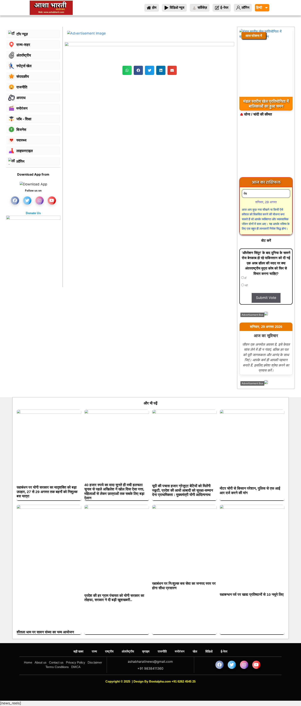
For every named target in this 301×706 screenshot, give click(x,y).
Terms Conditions (57, 667)
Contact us (56, 662)
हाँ (245, 278)
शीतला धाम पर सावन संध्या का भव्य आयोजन (45, 632)
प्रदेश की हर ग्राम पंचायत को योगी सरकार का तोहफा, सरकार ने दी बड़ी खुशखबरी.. (114, 598)
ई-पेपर (224, 651)
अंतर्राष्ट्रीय (128, 651)
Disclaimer (95, 662)
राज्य (94, 651)
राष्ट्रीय (109, 651)
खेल (195, 651)
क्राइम (145, 651)
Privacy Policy (75, 662)
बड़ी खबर (79, 651)
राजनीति (162, 651)
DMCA (75, 667)
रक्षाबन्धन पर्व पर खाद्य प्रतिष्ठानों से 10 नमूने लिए (252, 594)
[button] (127, 70)
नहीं (246, 285)
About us (40, 662)
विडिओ (209, 651)
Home (28, 662)
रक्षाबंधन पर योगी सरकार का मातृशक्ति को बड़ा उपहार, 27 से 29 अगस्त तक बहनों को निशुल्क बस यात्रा (47, 491)
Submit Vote (266, 298)
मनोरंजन (179, 651)
